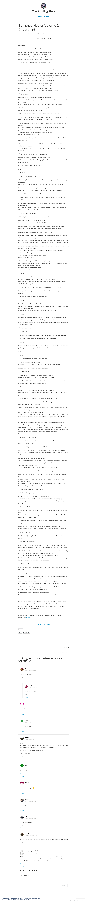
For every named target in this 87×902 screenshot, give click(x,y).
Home (40, 16)
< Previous (39, 624)
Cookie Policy (28, 899)
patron (28, 617)
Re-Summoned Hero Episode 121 (60, 652)
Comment (64, 885)
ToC (45, 624)
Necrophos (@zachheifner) (32, 851)
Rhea (21, 33)
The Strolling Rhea (43, 11)
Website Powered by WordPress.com (43, 897)
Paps (26, 816)
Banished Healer (28, 33)
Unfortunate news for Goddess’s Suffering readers (31, 652)
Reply (23, 680)
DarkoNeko (28, 834)
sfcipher (27, 737)
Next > (49, 624)
